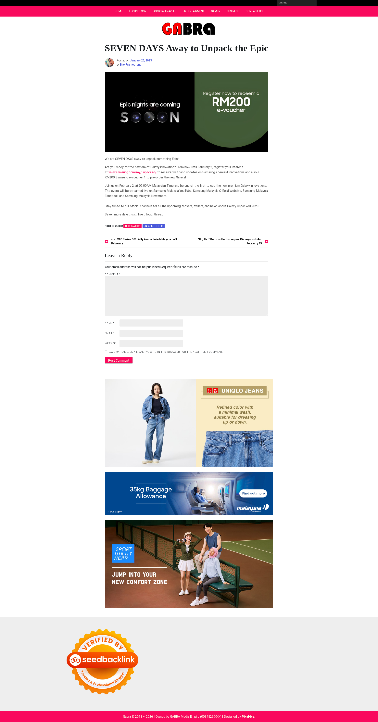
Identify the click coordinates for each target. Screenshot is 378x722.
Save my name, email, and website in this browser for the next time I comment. (166, 352)
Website (110, 343)
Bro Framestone (130, 64)
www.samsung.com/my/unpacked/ (132, 172)
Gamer (215, 11)
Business (233, 11)
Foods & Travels (164, 11)
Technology (137, 11)
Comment (112, 274)
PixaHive (248, 716)
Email (110, 333)
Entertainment (194, 11)
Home (118, 11)
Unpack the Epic (153, 226)
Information (132, 226)
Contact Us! (254, 11)
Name (109, 323)
